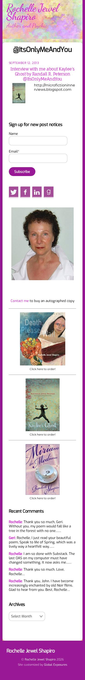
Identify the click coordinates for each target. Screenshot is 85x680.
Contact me (20, 301)
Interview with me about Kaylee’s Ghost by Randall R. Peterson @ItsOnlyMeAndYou (42, 73)
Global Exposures (55, 665)
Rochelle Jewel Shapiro (40, 659)
